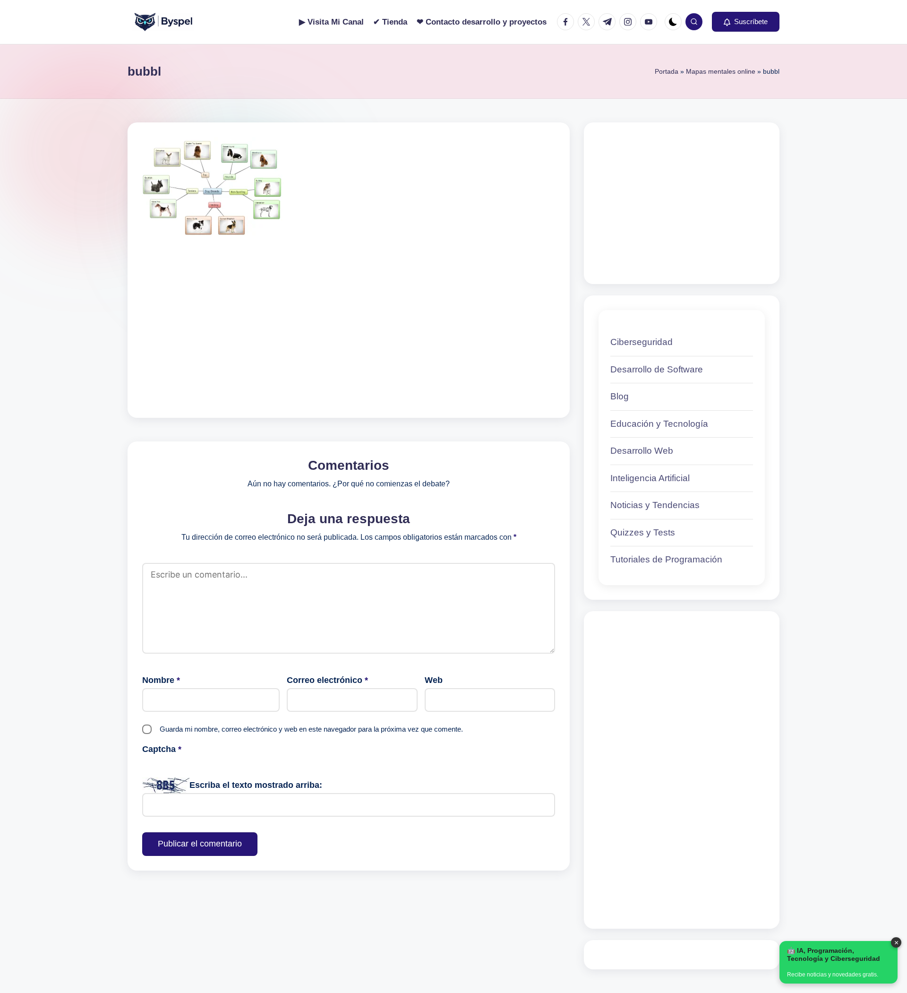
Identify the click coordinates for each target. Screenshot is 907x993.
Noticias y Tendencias (655, 505)
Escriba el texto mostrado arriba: (255, 785)
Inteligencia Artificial (650, 478)
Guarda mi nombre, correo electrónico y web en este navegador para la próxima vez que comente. (311, 729)
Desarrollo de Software (656, 369)
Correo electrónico (327, 680)
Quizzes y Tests (642, 532)
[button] (745, 22)
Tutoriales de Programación (666, 559)
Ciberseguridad (641, 342)
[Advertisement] (348, 313)
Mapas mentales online (720, 71)
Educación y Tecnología (659, 424)
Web (434, 680)
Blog (619, 396)
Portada (666, 71)
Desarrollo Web (641, 451)
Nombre (161, 680)
